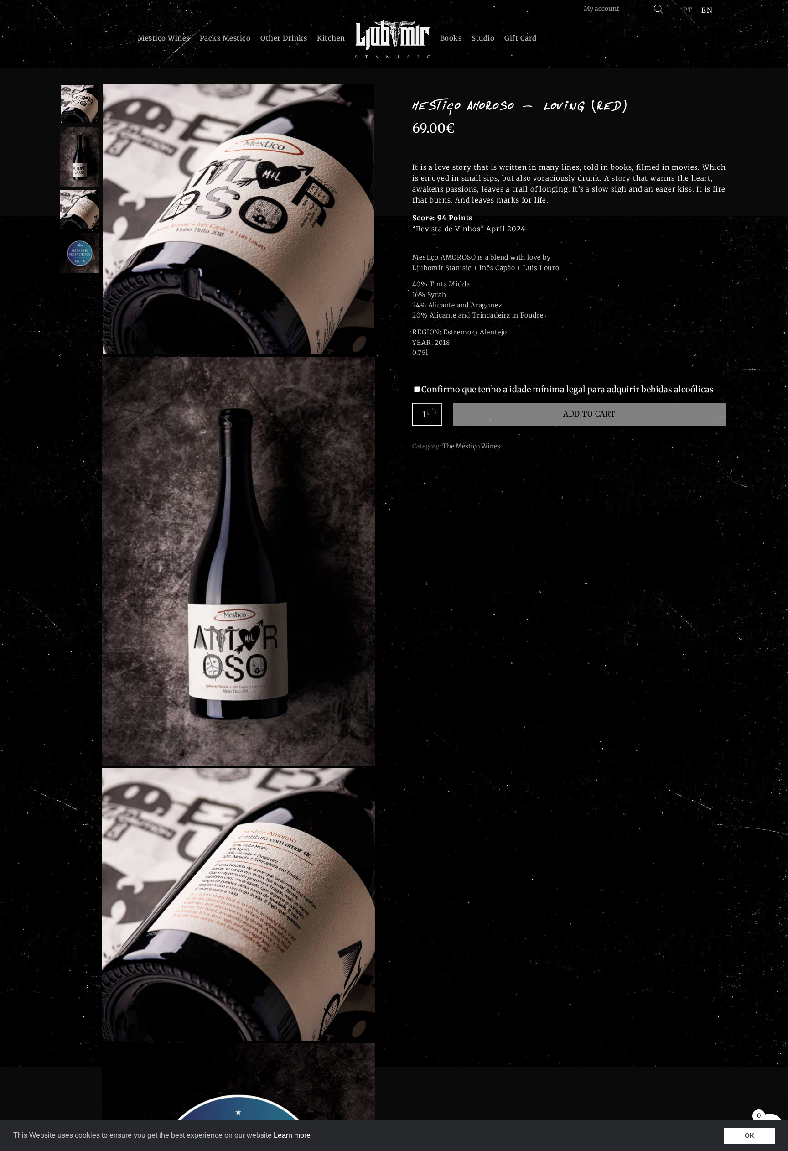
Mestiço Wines (164, 38)
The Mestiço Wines (471, 446)
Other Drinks (283, 38)
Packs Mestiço (225, 38)
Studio (483, 38)
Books (451, 38)
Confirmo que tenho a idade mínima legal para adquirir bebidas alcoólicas (567, 389)
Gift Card (520, 38)
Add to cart (589, 413)
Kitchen (331, 38)
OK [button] (749, 1135)
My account (601, 9)
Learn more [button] (292, 1135)
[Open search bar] (658, 9)
